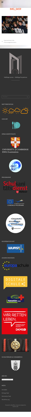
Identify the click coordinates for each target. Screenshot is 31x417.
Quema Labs (15, 406)
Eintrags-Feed (5, 393)
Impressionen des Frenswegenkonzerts (10, 41)
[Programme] (15, 187)
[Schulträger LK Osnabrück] (15, 365)
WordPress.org (5, 399)
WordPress (13, 405)
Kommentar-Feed (6, 396)
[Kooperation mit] (15, 248)
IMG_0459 (15, 9)
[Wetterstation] (15, 110)
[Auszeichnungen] (15, 265)
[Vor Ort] (15, 125)
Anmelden (4, 389)
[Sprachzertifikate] (15, 146)
